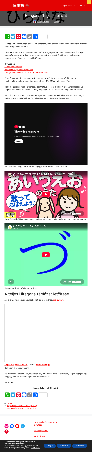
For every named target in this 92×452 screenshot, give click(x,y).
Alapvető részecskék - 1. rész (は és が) (22, 406)
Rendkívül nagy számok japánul (18, 70)
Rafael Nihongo (43, 364)
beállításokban (35, 448)
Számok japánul (41, 431)
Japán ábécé (67, 5)
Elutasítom (64, 446)
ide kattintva (59, 300)
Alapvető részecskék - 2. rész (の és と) (22, 408)
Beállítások (80, 446)
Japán (56, 22)
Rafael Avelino (43, 22)
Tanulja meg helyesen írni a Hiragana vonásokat (26, 72)
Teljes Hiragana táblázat (15, 364)
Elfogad (50, 446)
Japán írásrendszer (13, 67)
